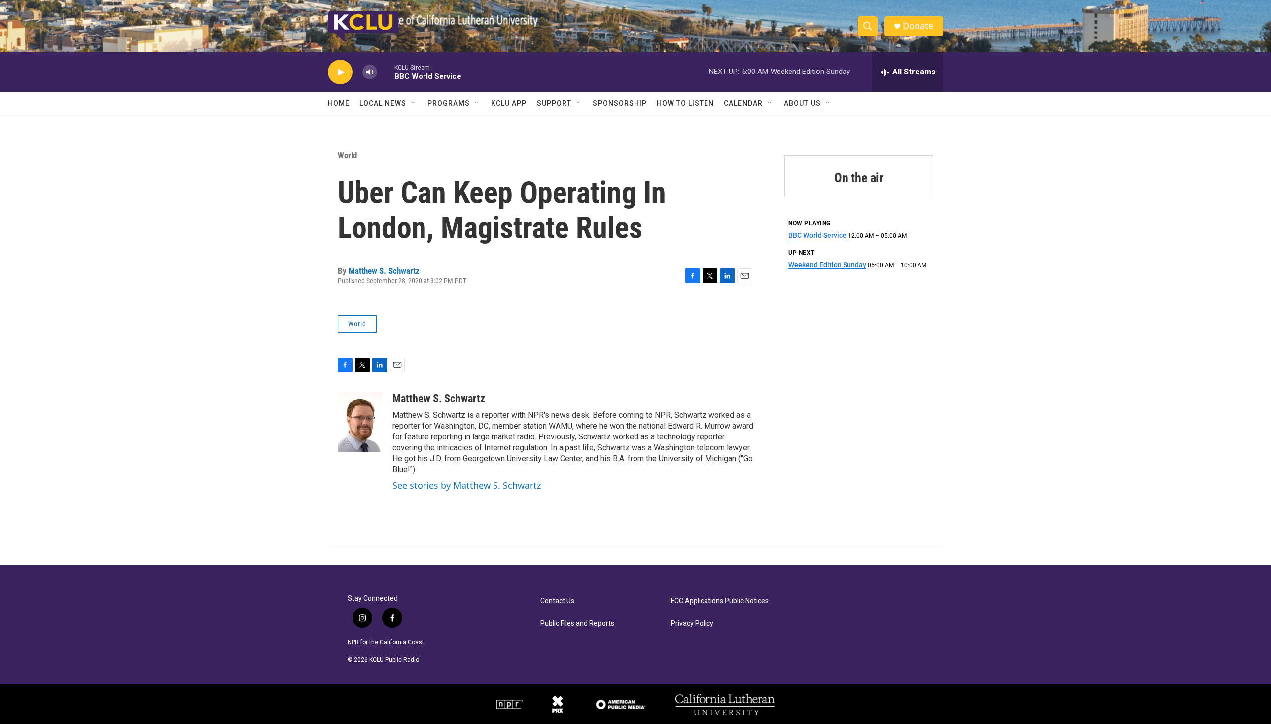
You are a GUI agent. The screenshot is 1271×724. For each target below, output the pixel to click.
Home (339, 103)
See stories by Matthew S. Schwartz (466, 485)
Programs (448, 103)
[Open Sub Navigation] (414, 103)
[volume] (369, 72)
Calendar (743, 103)
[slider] (385, 72)
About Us (802, 103)
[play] (340, 72)
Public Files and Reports (577, 623)
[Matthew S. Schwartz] (360, 422)
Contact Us (557, 601)
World (347, 155)
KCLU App (509, 103)
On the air (859, 177)
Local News (382, 103)
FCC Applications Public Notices (720, 601)
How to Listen (685, 103)
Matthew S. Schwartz (384, 271)
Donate (918, 26)
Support (554, 103)
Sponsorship (620, 103)
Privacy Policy (692, 623)
